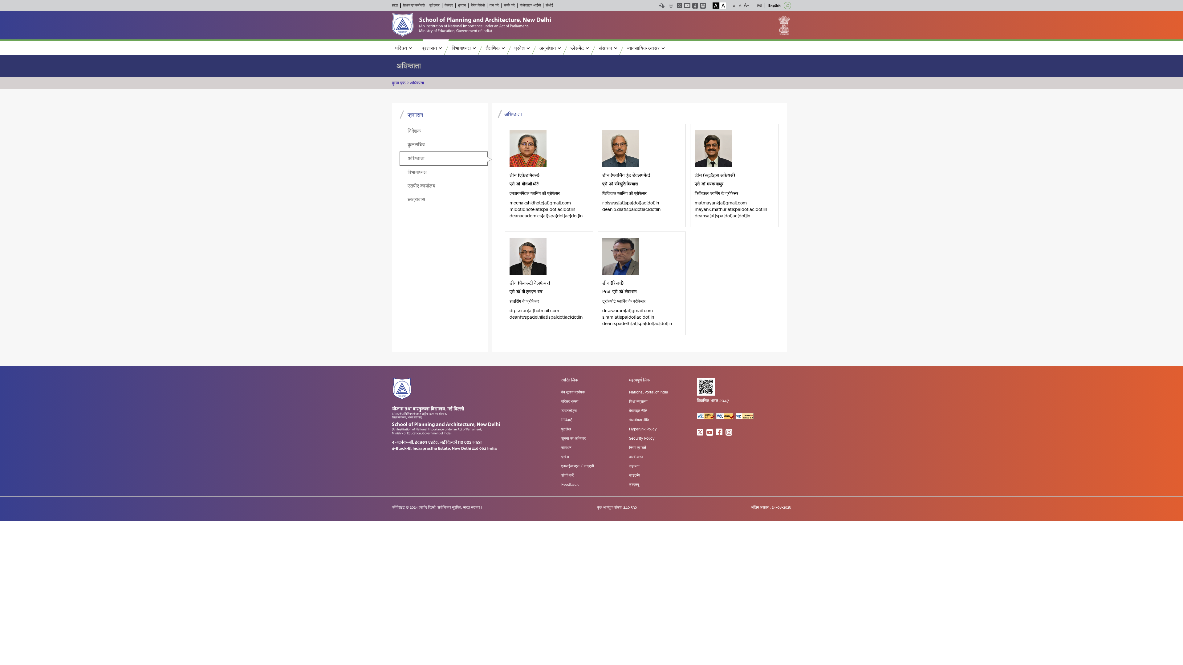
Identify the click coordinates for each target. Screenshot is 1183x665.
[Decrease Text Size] (735, 5)
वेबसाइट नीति (638, 411)
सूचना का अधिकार (573, 438)
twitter (679, 5)
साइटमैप (634, 475)
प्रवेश (519, 48)
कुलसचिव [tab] (416, 144)
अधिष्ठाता (416, 82)
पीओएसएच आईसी (530, 5)
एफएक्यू (634, 484)
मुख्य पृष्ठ (398, 82)
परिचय (401, 48)
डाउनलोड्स (569, 411)
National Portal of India (648, 392)
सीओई (549, 5)
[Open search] (787, 5)
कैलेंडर (449, 5)
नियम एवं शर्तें (637, 447)
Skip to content (662, 6)
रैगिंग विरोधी (478, 5)
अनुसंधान (547, 48)
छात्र (395, 5)
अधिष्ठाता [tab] (416, 158)
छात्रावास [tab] (416, 199)
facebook (695, 6)
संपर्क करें (509, 5)
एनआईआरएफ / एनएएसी (577, 466)
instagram (703, 6)
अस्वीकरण (636, 457)
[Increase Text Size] (746, 5)
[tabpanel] (639, 225)
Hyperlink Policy (643, 429)
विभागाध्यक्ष (461, 48)
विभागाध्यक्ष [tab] (417, 172)
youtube (687, 5)
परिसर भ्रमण (569, 401)
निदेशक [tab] (414, 131)
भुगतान (462, 5)
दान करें (494, 5)
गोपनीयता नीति (639, 420)
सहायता (634, 466)
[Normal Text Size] (740, 5)
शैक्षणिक (493, 48)
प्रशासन (429, 48)
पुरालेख (566, 429)
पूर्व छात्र (434, 5)
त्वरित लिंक (569, 380)
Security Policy (642, 438)
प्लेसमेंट (577, 48)
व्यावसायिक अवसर (643, 48)
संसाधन (605, 48)
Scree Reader (671, 6)
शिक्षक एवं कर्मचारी (414, 5)
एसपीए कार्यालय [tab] (421, 186)
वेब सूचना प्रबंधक (573, 392)
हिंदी (759, 6)
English (774, 6)
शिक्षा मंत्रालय (638, 401)
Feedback (570, 484)
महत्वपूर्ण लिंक (639, 380)
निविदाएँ (566, 420)
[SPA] (471, 25)
